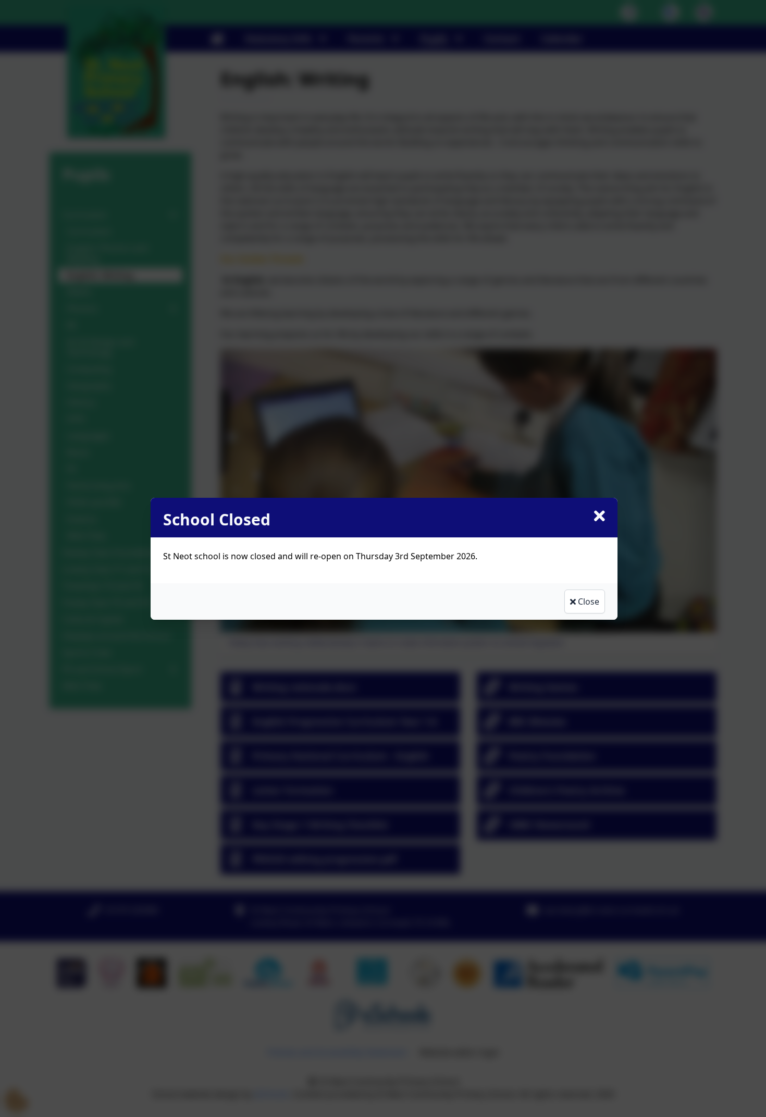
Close (587, 601)
